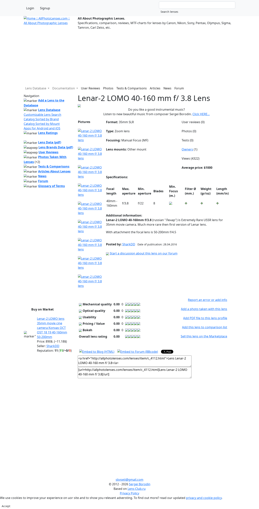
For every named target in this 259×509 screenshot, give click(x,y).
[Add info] (170, 203)
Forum (179, 88)
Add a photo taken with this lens (204, 309)
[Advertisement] (129, 56)
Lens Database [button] (36, 88)
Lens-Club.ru (137, 489)
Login (30, 8)
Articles (155, 88)
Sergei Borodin (139, 484)
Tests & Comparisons (131, 88)
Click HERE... (201, 114)
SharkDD (52, 346)
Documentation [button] (64, 88)
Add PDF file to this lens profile (205, 318)
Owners (187, 149)
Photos (108, 88)
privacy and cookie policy (204, 498)
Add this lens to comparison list (204, 327)
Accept (6, 506)
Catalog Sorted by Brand (41, 119)
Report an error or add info (207, 300)
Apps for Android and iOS (42, 128)
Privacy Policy (129, 493)
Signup (45, 8)
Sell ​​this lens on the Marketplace (204, 336)
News (167, 88)
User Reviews (90, 88)
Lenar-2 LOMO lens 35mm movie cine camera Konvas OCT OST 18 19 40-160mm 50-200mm (52, 328)
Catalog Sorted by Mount (42, 124)
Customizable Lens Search (42, 115)
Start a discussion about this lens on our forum (143, 253)
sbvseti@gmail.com (129, 479)
